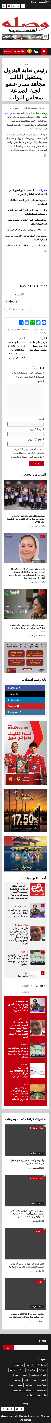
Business (24, 952)
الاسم (40, 419)
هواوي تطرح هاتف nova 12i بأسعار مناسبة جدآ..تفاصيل (38, 344)
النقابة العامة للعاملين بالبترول (18, 329)
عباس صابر (10, 113)
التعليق (40, 381)
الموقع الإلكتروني (36, 439)
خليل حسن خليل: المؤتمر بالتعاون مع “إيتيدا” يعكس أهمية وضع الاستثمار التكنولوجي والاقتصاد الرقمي (18, 1029)
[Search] (35, 51)
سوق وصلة (24, 973)
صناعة (11, 1385)
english (30, 1365)
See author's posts (17, 309)
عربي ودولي (41, 1390)
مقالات (29, 1395)
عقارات (25, 1084)
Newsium (45, 1415)
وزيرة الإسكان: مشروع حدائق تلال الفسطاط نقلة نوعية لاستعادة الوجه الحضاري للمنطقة (18, 1093)
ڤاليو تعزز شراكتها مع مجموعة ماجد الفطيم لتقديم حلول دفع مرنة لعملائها (18, 1052)
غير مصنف (17, 1390)
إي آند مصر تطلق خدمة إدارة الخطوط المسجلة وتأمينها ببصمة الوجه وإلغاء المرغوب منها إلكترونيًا (18, 892)
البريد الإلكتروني (36, 429)
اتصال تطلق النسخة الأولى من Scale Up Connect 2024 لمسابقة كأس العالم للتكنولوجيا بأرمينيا (16, 348)
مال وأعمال (41, 1395)
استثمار (15, 1375)
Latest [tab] (39, 985)
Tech (22, 1370)
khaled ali (11, 301)
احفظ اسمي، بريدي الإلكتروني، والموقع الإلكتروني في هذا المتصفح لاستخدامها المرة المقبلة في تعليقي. (27, 453)
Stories (31, 1370)
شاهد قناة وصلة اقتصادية (14, 51)
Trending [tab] (24, 991)
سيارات (29, 1385)
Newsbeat (18, 1365)
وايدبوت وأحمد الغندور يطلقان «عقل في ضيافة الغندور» (18, 913)
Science (42, 1370)
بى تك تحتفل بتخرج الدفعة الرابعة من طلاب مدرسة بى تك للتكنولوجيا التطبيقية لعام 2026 (26, 519)
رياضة (17, 1380)
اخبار (26, 64)
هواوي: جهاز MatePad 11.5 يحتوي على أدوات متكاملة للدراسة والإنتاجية (18, 1072)
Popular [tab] (25, 985)
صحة (20, 1385)
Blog (25, 1403)
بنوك (34, 1380)
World (12, 1370)
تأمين (26, 1380)
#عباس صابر (37, 329)
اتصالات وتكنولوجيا (21, 907)
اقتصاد (43, 1380)
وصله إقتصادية (40, 332)
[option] (25, 912)
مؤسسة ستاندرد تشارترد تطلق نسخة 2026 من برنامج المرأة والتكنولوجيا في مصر (26, 628)
